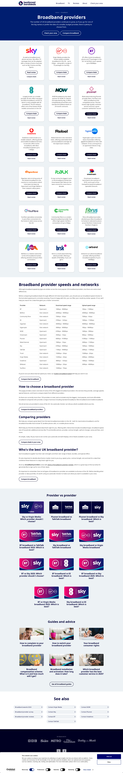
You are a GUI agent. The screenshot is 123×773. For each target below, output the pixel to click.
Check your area (96, 3)
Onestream (23, 335)
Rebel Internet (24, 342)
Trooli (22, 353)
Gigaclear (23, 324)
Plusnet (22, 338)
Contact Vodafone (87, 717)
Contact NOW (85, 707)
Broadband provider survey (24, 712)
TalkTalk (22, 350)
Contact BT (51, 717)
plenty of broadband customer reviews (60, 465)
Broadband (64, 12)
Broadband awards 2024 (23, 707)
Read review (31, 72)
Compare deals (31, 76)
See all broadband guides (61, 684)
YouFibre (22, 368)
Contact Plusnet (86, 712)
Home (57, 12)
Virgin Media (24, 357)
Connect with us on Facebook (64, 751)
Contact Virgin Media (55, 707)
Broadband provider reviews (24, 717)
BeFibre (22, 313)
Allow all (109, 756)
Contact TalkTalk (53, 721)
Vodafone (23, 361)
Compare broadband (71, 33)
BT (21, 309)
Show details (87, 769)
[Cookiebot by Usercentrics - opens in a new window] (11, 769)
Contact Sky (52, 712)
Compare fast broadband (30, 379)
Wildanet (23, 364)
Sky (21, 346)
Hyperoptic (23, 327)
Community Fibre (25, 316)
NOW (21, 331)
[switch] (48, 769)
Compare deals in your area (30, 442)
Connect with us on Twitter (58, 751)
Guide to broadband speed (63, 374)
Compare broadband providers (32, 409)
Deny (109, 762)
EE (20, 320)
